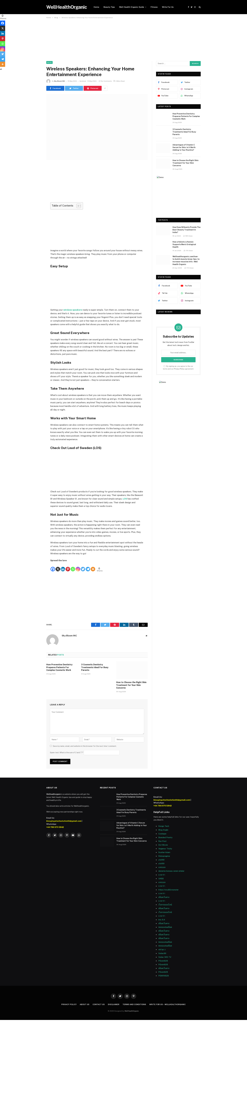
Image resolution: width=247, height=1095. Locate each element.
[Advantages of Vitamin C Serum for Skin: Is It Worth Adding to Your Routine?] (163, 148)
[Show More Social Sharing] (104, 88)
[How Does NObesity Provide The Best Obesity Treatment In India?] (163, 230)
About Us (84, 1004)
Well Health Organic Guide (131, 7)
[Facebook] (37, 172)
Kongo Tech (163, 826)
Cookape (162, 834)
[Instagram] (78, 567)
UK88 (161, 878)
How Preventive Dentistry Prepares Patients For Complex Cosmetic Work (59, 667)
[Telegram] (88, 567)
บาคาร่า (161, 886)
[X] (58, 567)
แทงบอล (161, 867)
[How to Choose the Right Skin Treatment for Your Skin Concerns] (132, 670)
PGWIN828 (163, 976)
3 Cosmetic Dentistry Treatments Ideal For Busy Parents (94, 667)
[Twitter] (37, 179)
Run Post (162, 841)
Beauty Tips (109, 7)
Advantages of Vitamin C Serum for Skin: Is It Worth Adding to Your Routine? (184, 147)
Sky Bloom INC (59, 81)
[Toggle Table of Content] (77, 206)
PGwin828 (163, 961)
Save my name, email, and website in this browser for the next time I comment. (85, 746)
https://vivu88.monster (168, 890)
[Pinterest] (37, 192)
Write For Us (168, 7)
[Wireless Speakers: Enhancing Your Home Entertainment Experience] (97, 127)
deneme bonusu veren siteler (171, 871)
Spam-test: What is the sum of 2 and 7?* (66, 753)
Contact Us (99, 1004)
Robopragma (164, 856)
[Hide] (1, 69)
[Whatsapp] (73, 567)
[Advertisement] (123, 42)
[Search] (199, 7)
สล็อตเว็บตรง (163, 897)
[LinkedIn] (37, 186)
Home (96, 7)
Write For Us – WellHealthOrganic (167, 1004)
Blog (49, 62)
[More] (93, 567)
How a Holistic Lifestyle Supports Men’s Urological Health (184, 244)
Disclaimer (113, 1004)
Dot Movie (163, 845)
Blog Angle (163, 830)
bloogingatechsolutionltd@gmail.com (63, 821)
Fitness (154, 7)
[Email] (37, 199)
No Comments (106, 81)
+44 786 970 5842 (55, 827)
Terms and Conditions (134, 1004)
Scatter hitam (164, 852)
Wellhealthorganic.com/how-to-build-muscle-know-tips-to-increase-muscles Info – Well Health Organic (186, 260)
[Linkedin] (63, 567)
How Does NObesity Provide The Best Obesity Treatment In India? (186, 229)
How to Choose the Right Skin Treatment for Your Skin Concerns (131, 685)
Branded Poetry (165, 837)
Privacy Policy (179, 369)
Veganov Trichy (165, 848)
